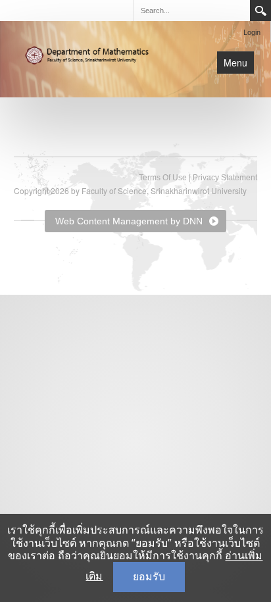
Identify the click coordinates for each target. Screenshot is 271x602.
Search (260, 10)
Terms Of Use (163, 177)
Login (251, 32)
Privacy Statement (225, 177)
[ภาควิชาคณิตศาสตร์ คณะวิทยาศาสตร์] (93, 54)
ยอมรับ (149, 576)
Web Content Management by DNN (129, 221)
